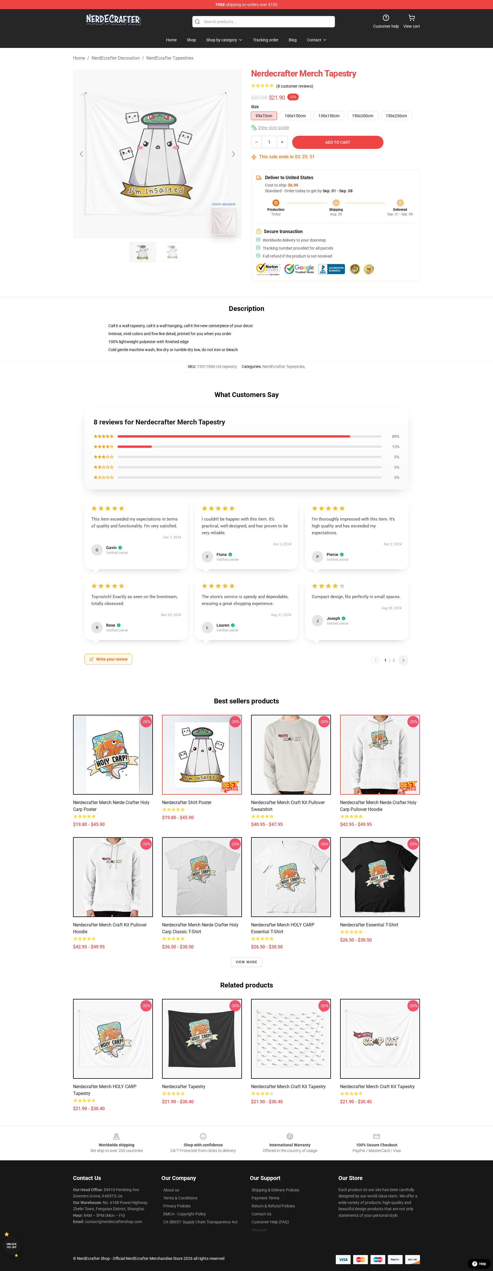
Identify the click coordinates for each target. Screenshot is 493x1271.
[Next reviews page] (403, 660)
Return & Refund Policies (273, 1206)
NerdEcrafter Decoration (116, 58)
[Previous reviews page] (376, 660)
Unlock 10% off (12, 1246)
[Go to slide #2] (172, 252)
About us (171, 1190)
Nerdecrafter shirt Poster (186, 802)
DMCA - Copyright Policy (184, 1214)
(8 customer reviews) (294, 86)
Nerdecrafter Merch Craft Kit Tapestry (288, 1086)
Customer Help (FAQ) (270, 1222)
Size (255, 106)
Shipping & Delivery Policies (275, 1190)
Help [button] (482, 1264)
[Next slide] (233, 154)
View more (247, 962)
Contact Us (261, 1214)
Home (79, 58)
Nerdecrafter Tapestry (183, 1086)
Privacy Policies (177, 1206)
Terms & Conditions (180, 1198)
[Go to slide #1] (142, 252)
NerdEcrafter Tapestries (169, 58)
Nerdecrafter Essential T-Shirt (369, 925)
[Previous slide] (82, 154)
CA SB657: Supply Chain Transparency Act (200, 1222)
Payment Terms (265, 1198)
